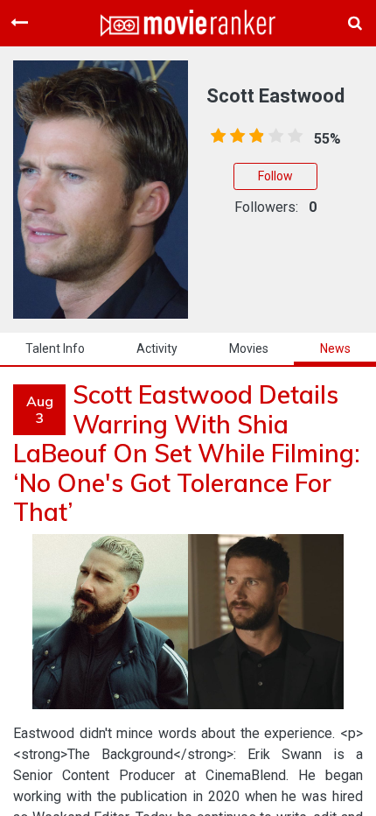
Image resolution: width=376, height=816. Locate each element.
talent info (55, 348)
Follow (275, 176)
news (335, 348)
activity (157, 348)
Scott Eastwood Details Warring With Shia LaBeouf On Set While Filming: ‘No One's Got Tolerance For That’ (186, 453)
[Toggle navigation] (19, 23)
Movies (248, 348)
